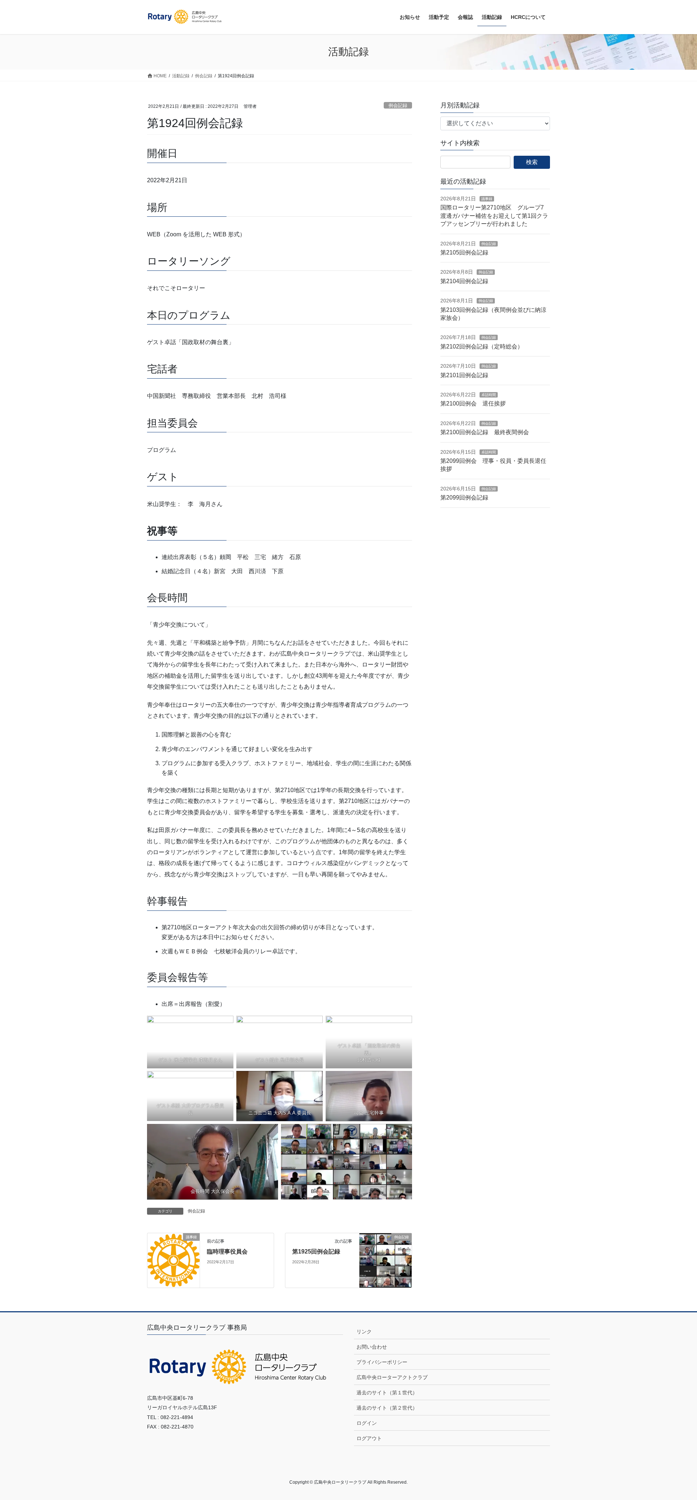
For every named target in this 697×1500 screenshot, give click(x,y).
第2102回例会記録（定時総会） (481, 346)
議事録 (486, 199)
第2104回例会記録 (464, 281)
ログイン (366, 1423)
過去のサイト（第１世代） (386, 1392)
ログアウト (369, 1438)
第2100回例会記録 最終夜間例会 (484, 432)
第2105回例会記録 (464, 252)
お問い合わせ (371, 1347)
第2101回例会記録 (464, 375)
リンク (364, 1331)
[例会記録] (385, 1260)
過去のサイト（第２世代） (386, 1408)
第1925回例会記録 (316, 1251)
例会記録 (397, 105)
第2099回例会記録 (464, 497)
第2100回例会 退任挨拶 (473, 403)
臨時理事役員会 (227, 1251)
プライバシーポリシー (381, 1362)
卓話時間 (488, 395)
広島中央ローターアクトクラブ (392, 1377)
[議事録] (173, 1260)
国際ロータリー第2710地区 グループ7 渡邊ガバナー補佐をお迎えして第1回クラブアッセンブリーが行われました (495, 215)
